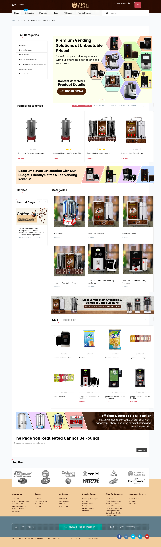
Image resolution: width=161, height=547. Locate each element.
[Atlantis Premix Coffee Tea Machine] (140, 377)
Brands (38, 499)
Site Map (132, 504)
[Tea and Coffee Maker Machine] (102, 130)
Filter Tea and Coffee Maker (65, 283)
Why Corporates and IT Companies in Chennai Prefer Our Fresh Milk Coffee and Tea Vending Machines (31, 231)
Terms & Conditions (19, 506)
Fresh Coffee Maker (96, 233)
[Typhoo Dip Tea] (64, 377)
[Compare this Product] (25, 158)
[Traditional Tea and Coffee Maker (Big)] (67, 130)
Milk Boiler (58, 233)
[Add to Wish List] (20, 158)
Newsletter (63, 506)
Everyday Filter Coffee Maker (132, 153)
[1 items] (57, 237)
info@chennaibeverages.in (127, 527)
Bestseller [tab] (69, 319)
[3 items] (125, 237)
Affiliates (39, 504)
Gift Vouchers (41, 501)
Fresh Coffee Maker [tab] (82, 106)
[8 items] (91, 237)
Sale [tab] (55, 319)
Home (14, 21)
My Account (63, 499)
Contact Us (133, 499)
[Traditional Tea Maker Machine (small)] (33, 130)
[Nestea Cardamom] (115, 339)
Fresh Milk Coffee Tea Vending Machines (101, 282)
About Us (15, 499)
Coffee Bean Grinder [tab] (128, 106)
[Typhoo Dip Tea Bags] (140, 339)
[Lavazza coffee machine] (64, 339)
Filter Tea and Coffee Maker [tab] (104, 106)
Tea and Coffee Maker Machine (98, 153)
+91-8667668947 (87, 527)
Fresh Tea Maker (129, 233)
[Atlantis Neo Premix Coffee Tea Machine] (115, 377)
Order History (64, 501)
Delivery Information (20, 501)
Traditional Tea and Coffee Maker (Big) (67, 153)
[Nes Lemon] (89, 339)
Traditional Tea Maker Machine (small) (32, 153)
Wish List (62, 504)
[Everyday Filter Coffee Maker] (136, 130)
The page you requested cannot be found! (38, 21)
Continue (141, 450)
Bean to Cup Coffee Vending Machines (134, 282)
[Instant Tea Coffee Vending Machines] (89, 377)
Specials (38, 506)
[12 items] (91, 286)
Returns (132, 501)
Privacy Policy (17, 504)
